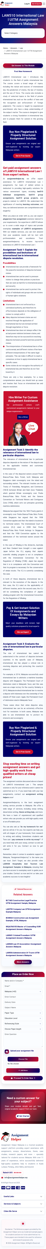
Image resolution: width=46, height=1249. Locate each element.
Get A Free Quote (23, 156)
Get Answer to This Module (23, 66)
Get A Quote (36, 4)
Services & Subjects (12, 1204)
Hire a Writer (23, 417)
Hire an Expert (23, 632)
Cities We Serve (10, 1211)
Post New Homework (23, 71)
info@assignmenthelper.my (15, 1178)
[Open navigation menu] (44, 4)
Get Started (24, 1116)
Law (21, 48)
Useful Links (9, 1196)
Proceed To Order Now (23, 1078)
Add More (24, 1070)
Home (5, 48)
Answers (13, 48)
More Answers (23, 962)
